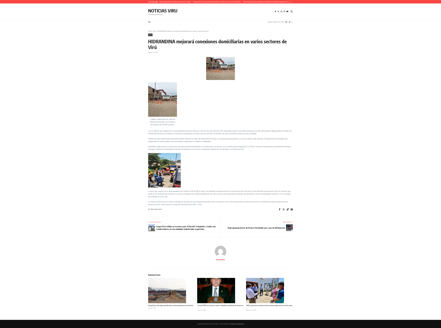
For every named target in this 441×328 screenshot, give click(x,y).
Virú (154, 31)
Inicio (150, 31)
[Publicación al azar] (286, 22)
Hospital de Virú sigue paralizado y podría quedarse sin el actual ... (171, 305)
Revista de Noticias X (237, 324)
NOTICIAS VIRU (162, 10)
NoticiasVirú (220, 259)
